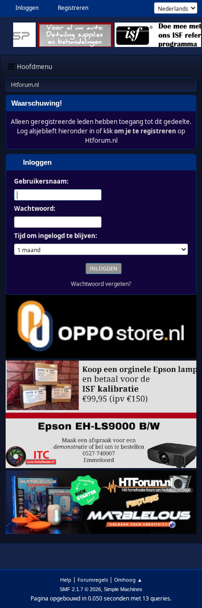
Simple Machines (123, 589)
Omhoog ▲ (128, 579)
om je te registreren (145, 131)
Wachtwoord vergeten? (101, 284)
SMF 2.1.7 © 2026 (80, 589)
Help (65, 579)
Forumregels (93, 579)
